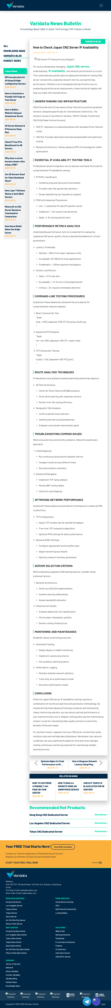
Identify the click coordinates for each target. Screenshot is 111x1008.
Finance (59, 945)
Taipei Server (11, 913)
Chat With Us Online (63, 847)
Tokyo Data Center (13, 938)
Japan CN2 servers (77, 66)
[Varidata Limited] (15, 5)
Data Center (12, 927)
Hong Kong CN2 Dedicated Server (48, 814)
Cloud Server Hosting (64, 902)
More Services (63, 898)
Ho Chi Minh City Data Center (18, 949)
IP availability (57, 71)
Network (9, 967)
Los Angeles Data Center (16, 934)
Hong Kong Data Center (15, 931)
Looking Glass (61, 913)
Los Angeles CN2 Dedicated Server (49, 823)
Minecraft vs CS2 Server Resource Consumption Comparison (13, 213)
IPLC (58, 905)
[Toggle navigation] (101, 5)
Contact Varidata (13, 975)
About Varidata (12, 971)
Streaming (60, 938)
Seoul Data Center (13, 945)
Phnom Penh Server (14, 923)
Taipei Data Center (13, 942)
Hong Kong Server (13, 902)
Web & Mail (60, 931)
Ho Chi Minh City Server (15, 920)
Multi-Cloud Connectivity (66, 909)
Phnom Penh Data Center (16, 953)
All (5, 46)
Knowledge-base (14, 50)
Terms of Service (13, 964)
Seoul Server (11, 916)
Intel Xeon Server (63, 953)
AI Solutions (61, 949)
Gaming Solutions (63, 934)
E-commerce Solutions (65, 942)
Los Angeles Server (14, 905)
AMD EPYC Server (63, 956)
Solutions (60, 927)
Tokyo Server (11, 909)
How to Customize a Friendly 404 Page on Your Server (42, 789)
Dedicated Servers (15, 898)
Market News (12, 60)
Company (10, 960)
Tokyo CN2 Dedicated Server (46, 831)
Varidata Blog (12, 55)
